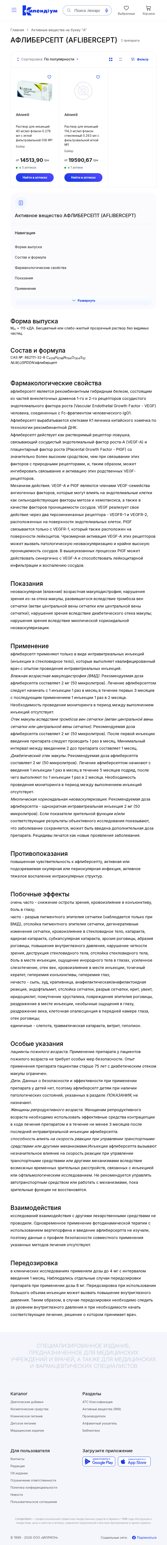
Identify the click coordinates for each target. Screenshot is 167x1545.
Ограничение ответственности (33, 1480)
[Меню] (13, 10)
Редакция (17, 1466)
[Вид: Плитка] (110, 59)
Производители (93, 1416)
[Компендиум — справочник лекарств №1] (40, 10)
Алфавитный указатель (99, 1423)
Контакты (17, 1459)
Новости (16, 1494)
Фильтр (143, 59)
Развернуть (86, 300)
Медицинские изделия (27, 1430)
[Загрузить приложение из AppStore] (134, 1461)
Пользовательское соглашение (33, 1502)
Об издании (19, 1473)
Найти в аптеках (35, 177)
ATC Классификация (97, 1402)
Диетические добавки (26, 1402)
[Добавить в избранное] (49, 77)
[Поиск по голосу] (106, 10)
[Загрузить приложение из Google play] (98, 1461)
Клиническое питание (26, 1416)
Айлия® (22, 114)
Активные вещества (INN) (101, 1409)
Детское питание (23, 1423)
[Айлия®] (35, 91)
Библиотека (91, 1430)
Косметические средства (29, 1409)
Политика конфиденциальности (33, 1487)
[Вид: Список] (120, 59)
